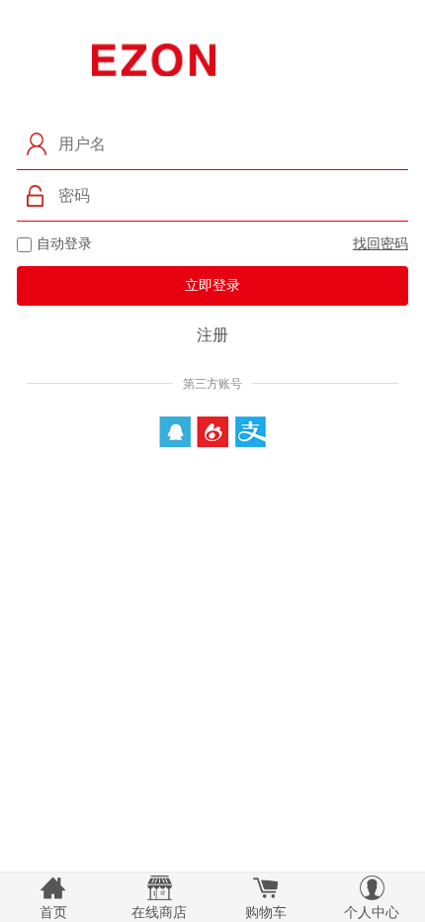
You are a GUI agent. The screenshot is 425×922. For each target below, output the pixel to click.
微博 (213, 432)
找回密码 (380, 243)
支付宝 (250, 432)
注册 (212, 334)
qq (175, 432)
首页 (53, 912)
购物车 (266, 912)
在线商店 (159, 912)
